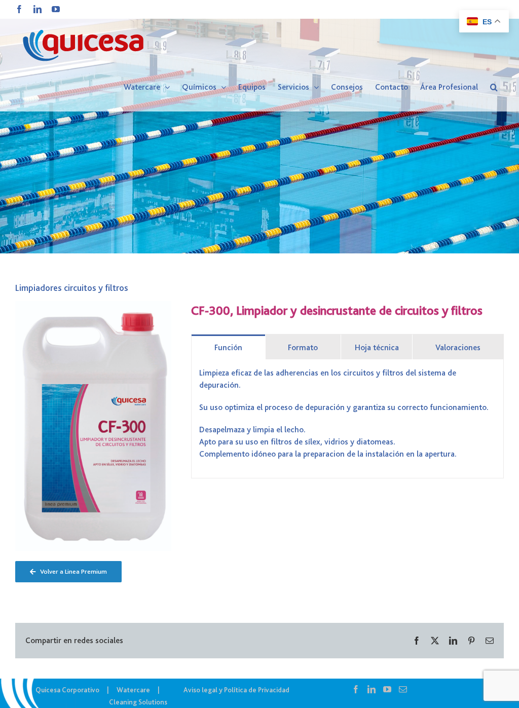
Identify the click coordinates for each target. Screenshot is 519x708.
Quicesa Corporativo (67, 690)
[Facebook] (356, 689)
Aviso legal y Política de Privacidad (236, 690)
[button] (494, 87)
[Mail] (403, 689)
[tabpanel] (347, 418)
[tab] (228, 346)
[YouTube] (387, 689)
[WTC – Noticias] (259, 126)
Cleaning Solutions (138, 702)
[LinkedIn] (371, 689)
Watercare (133, 690)
